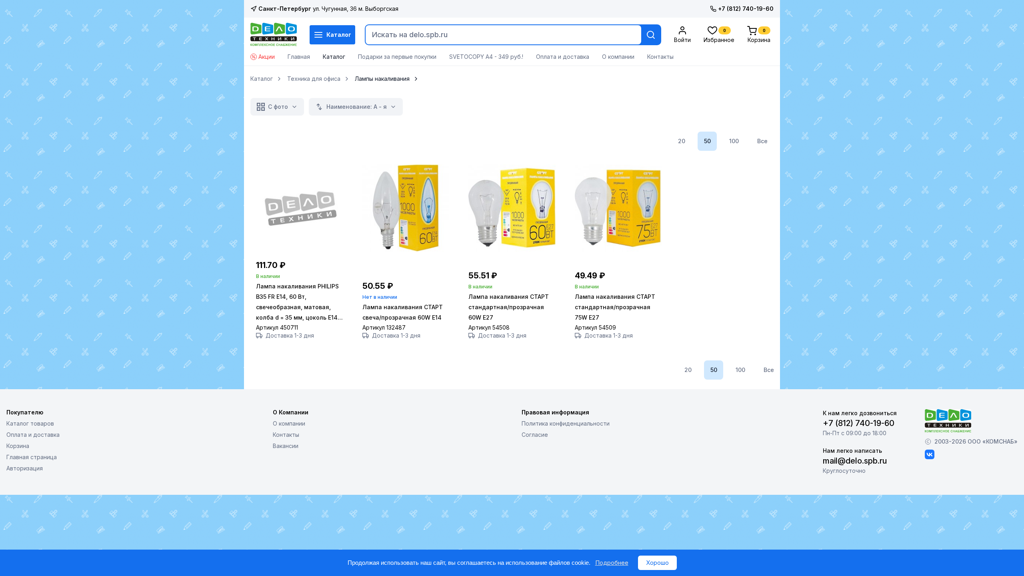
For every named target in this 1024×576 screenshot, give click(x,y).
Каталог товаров (30, 423)
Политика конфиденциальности (566, 423)
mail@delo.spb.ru (855, 461)
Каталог (338, 34)
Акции (266, 56)
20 (681, 141)
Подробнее (611, 562)
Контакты (660, 56)
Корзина (17, 445)
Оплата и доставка (562, 56)
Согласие (535, 434)
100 (734, 141)
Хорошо (657, 562)
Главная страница (31, 457)
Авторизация (24, 468)
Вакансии (285, 445)
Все (762, 141)
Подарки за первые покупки (397, 56)
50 (707, 141)
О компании (618, 56)
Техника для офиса (313, 79)
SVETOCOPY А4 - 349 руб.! (486, 56)
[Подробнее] (299, 249)
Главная (299, 56)
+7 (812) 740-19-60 (746, 8)
